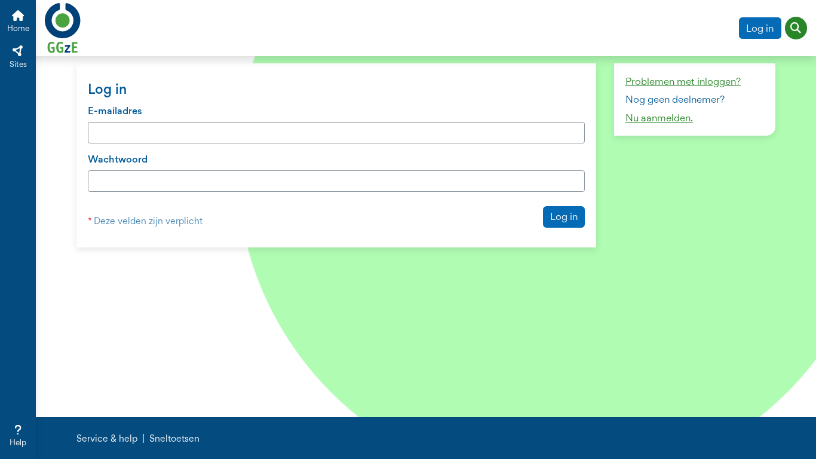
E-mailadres (115, 111)
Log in (760, 28)
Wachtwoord (118, 159)
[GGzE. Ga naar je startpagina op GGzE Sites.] (63, 26)
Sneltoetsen (174, 438)
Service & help (106, 438)
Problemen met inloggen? (683, 81)
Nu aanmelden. (659, 118)
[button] (796, 28)
